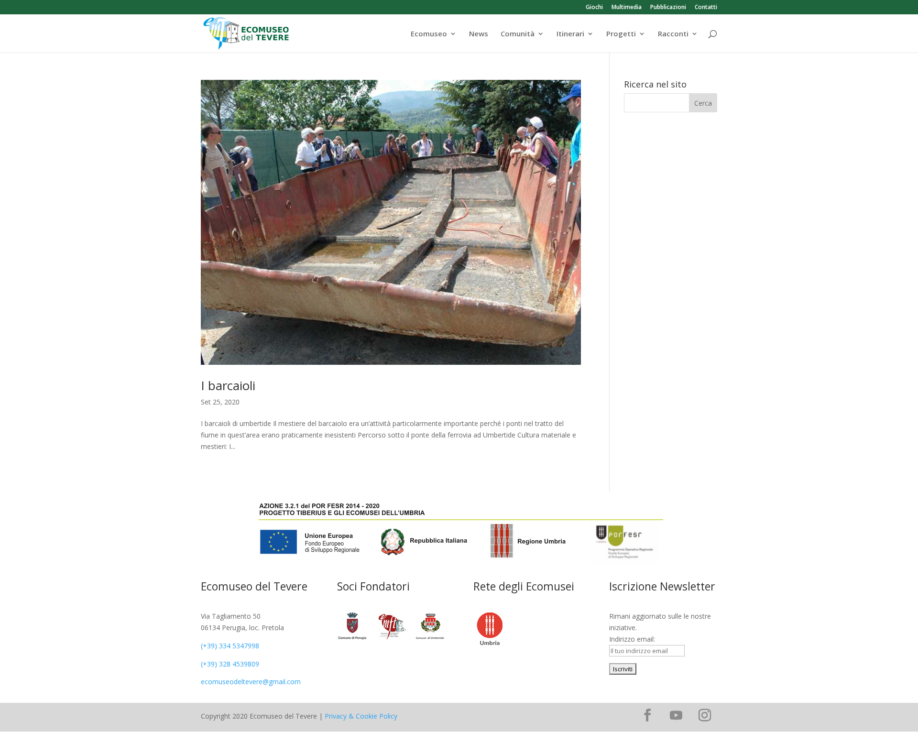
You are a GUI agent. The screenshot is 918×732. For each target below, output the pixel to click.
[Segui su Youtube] (676, 715)
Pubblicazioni (668, 7)
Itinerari (570, 34)
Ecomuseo (429, 34)
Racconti (673, 34)
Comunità (518, 34)
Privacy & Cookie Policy (361, 716)
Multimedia (627, 7)
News (478, 34)
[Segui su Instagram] (704, 715)
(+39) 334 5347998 (230, 645)
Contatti (706, 7)
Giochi (594, 7)
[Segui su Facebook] (647, 715)
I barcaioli (228, 385)
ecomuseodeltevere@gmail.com (251, 681)
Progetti (621, 34)
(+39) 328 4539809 (230, 663)
